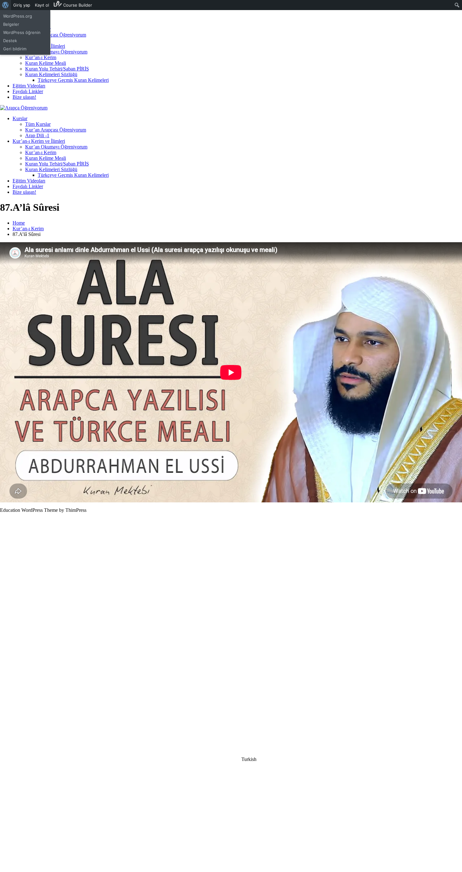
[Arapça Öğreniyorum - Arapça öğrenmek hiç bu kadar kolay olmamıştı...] (23, 107)
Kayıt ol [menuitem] (42, 5)
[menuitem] (5, 5)
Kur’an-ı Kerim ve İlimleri (39, 141)
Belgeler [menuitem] (11, 24)
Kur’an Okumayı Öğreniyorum (56, 51)
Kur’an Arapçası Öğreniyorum (55, 34)
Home (19, 223)
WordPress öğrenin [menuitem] (22, 32)
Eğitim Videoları (29, 85)
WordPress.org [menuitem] (17, 16)
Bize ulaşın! (24, 97)
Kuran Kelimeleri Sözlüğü (51, 74)
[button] (231, 759)
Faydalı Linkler (28, 91)
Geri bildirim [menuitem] (14, 48)
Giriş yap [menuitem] (21, 5)
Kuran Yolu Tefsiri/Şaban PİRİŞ (57, 68)
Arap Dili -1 (37, 135)
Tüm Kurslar (38, 124)
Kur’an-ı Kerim (40, 57)
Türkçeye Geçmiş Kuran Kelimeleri (73, 80)
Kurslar (20, 118)
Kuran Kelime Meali (45, 63)
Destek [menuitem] (10, 40)
